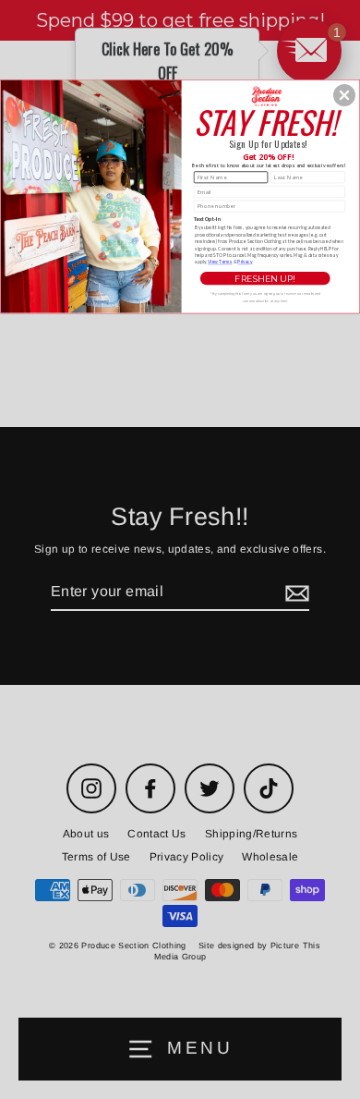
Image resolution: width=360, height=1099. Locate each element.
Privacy (244, 261)
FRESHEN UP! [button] (264, 278)
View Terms (220, 261)
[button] (344, 95)
